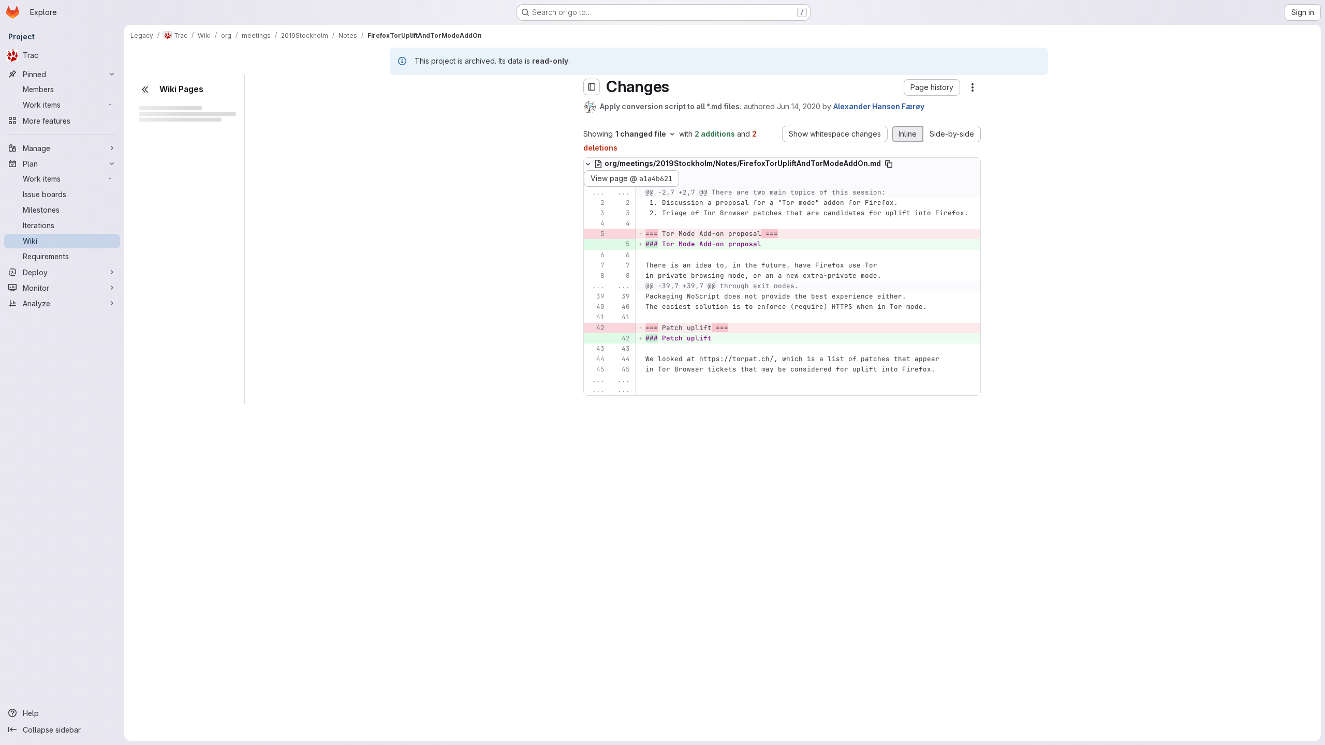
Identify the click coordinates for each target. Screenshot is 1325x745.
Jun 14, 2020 (798, 106)
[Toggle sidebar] (591, 87)
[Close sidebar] (145, 89)
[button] (932, 87)
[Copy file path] (888, 164)
